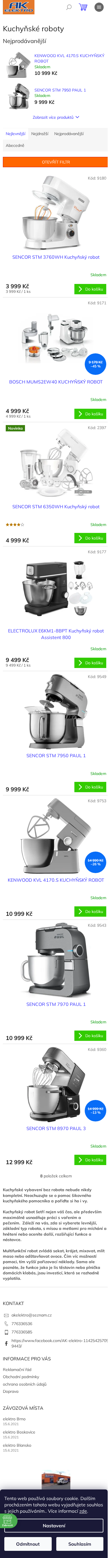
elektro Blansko (17, 1445)
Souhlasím (79, 1544)
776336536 (21, 1323)
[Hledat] (69, 7)
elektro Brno (14, 1418)
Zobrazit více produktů (53, 117)
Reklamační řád (17, 1369)
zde (83, 1511)
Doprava (10, 1391)
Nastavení (54, 1525)
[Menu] (99, 7)
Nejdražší (39, 133)
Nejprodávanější (69, 133)
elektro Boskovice (19, 1432)
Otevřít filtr (56, 162)
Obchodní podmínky (21, 1376)
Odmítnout (28, 1544)
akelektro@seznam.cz (31, 1315)
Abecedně (15, 145)
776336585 (21, 1332)
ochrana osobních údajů (25, 1384)
